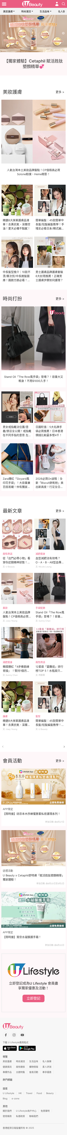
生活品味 (44, 11)
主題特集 (20, 1072)
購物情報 (33, 1066)
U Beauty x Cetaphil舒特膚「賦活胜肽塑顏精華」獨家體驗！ (33, 877)
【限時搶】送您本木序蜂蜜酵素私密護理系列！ (31, 813)
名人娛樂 (46, 1061)
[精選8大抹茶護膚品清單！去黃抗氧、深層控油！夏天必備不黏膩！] (17, 697)
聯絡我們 (33, 1116)
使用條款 (7, 1116)
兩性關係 (20, 1066)
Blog (5, 1098)
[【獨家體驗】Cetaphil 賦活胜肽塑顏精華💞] (33, 33)
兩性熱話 (7, 553)
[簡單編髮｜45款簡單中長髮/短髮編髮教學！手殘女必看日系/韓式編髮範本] (50, 697)
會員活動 (33, 1072)
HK (20, 1093)
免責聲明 (45, 1110)
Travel (29, 1093)
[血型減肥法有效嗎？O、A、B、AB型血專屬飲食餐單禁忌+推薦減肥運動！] (50, 534)
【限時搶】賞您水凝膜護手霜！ (22, 937)
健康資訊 (7, 1066)
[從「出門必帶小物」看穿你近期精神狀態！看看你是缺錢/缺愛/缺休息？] (17, 534)
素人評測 (46, 1066)
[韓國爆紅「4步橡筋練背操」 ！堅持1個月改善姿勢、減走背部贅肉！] (17, 642)
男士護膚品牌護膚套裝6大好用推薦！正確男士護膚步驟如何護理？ (49, 276)
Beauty (50, 1093)
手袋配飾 (40, 607)
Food (39, 1093)
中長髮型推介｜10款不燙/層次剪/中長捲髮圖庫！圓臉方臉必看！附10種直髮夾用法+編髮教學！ (16, 280)
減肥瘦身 (40, 553)
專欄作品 (7, 1072)
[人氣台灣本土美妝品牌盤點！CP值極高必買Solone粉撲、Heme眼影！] (17, 588)
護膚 (5, 716)
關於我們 (7, 1110)
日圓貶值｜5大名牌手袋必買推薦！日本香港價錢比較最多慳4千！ (49, 431)
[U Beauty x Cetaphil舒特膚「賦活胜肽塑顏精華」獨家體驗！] (33, 848)
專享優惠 (46, 1072)
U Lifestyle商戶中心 (26, 1110)
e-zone (15, 1098)
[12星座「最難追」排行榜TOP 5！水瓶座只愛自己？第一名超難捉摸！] (50, 642)
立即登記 (33, 998)
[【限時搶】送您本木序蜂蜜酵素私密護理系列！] (33, 786)
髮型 (38, 716)
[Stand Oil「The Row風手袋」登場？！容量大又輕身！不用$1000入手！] (50, 588)
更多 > (60, 92)
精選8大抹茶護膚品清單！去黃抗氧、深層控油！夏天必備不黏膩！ (16, 224)
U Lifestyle (8, 1093)
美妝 (5, 607)
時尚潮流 (26, 11)
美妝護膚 (8, 11)
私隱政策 (20, 1116)
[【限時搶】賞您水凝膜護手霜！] (33, 910)
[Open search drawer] (64, 4)
